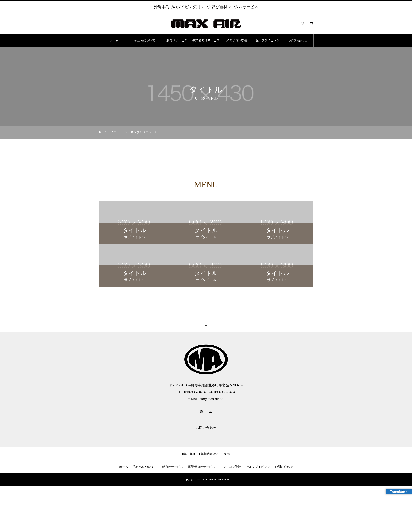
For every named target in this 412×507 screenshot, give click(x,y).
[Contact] (311, 23)
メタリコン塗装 (236, 40)
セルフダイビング (267, 40)
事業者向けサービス (206, 40)
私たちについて (144, 40)
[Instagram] (302, 23)
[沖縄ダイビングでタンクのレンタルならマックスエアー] (206, 23)
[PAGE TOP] (206, 325)
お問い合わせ (298, 40)
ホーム (113, 40)
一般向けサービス (175, 40)
